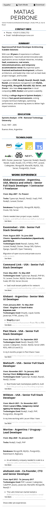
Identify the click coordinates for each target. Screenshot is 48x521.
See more (8, 221)
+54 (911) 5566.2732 (21, 32)
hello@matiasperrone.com (23, 35)
